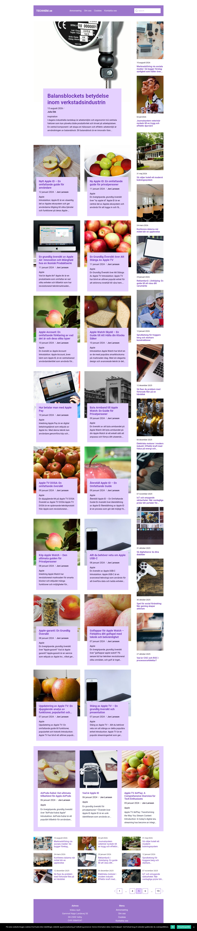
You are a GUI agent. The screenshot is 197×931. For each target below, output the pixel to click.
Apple (41, 197)
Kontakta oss (110, 10)
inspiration (52, 116)
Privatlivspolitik (184, 927)
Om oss (87, 10)
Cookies (98, 10)
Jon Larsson (62, 192)
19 (158, 891)
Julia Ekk (51, 112)
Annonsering (75, 10)
